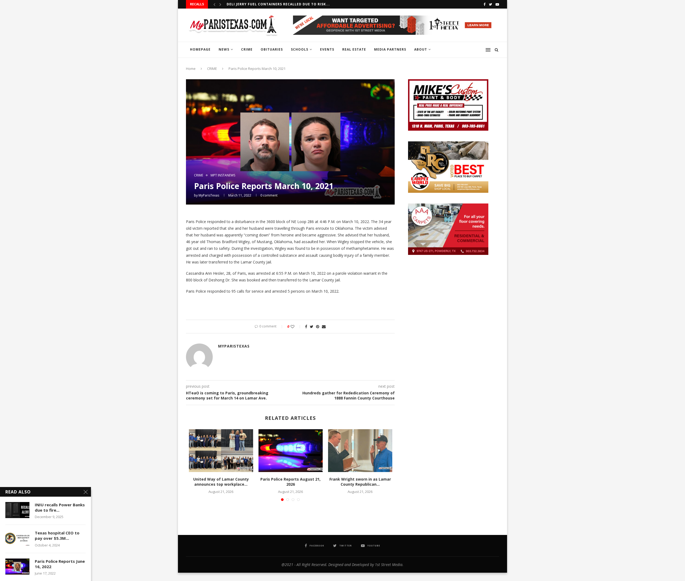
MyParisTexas (209, 195)
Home (191, 68)
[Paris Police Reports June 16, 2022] (17, 567)
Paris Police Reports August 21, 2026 (290, 482)
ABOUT (420, 49)
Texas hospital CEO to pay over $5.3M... (57, 535)
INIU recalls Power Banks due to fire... (60, 507)
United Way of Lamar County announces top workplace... (221, 482)
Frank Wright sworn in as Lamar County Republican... (360, 482)
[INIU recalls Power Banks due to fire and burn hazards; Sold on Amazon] (17, 510)
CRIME (247, 49)
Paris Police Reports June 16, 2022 (60, 564)
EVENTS (327, 49)
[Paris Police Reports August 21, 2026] (290, 450)
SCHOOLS (299, 49)
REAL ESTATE (354, 49)
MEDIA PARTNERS (390, 49)
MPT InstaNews (223, 175)
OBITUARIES (272, 49)
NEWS (224, 49)
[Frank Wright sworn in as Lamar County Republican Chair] (360, 450)
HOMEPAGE (200, 49)
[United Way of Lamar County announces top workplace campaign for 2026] (221, 450)
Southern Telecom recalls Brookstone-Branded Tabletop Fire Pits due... (303, 4)
